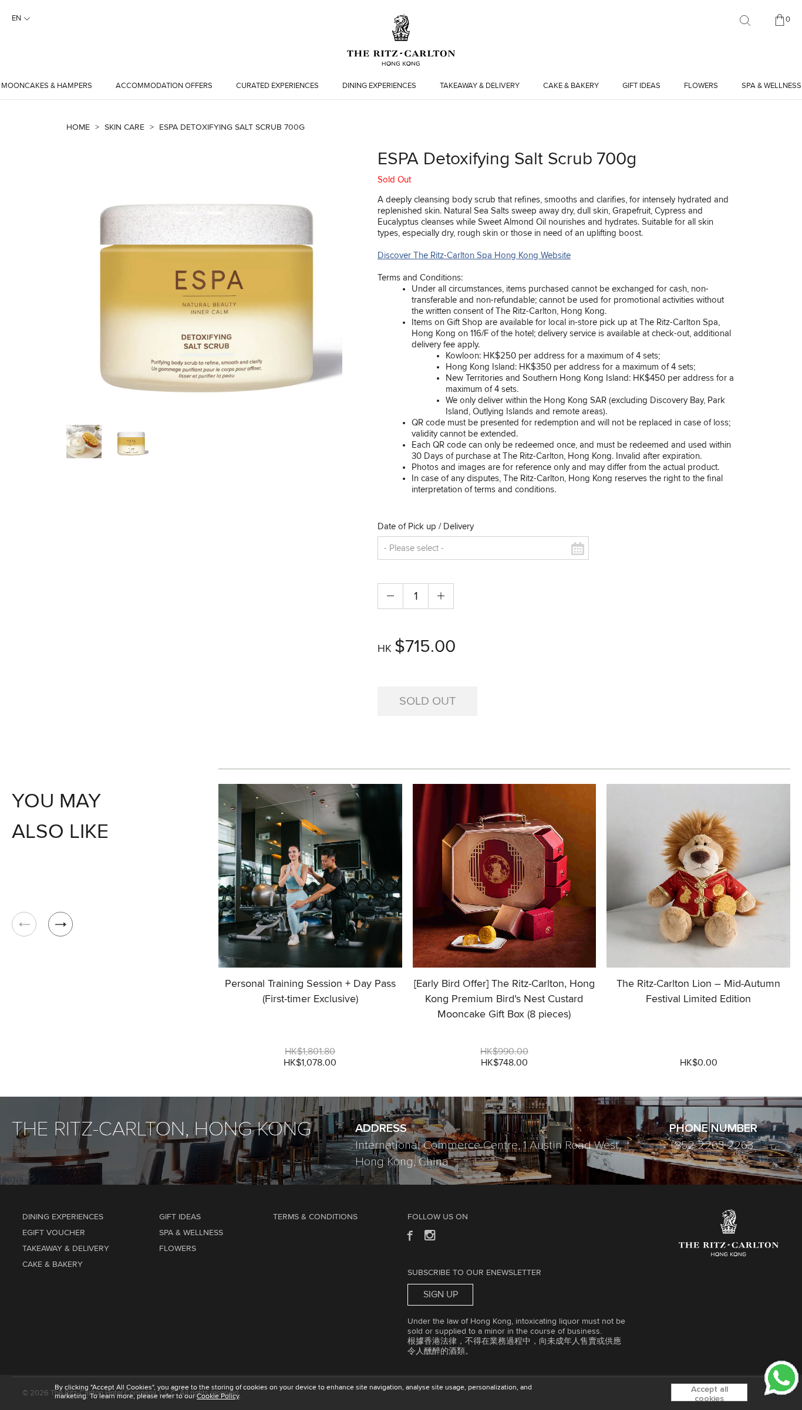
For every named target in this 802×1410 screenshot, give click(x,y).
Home (78, 127)
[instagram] (430, 1235)
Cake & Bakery (571, 86)
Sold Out (427, 701)
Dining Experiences (379, 86)
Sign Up (440, 1294)
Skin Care (124, 127)
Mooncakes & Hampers (46, 86)
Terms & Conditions (315, 1217)
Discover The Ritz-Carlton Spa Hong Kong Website (474, 255)
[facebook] (409, 1235)
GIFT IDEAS (641, 86)
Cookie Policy (218, 1396)
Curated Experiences (277, 86)
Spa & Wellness (771, 86)
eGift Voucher (53, 1233)
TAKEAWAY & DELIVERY (480, 86)
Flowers (701, 86)
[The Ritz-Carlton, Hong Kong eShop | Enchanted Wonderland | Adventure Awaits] (401, 20)
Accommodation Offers (164, 86)
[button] (60, 924)
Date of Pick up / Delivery (426, 526)
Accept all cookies (709, 1393)
